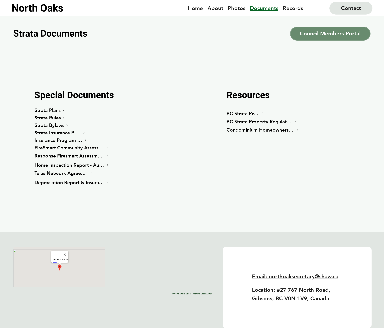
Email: (260, 276)
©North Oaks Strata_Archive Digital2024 (192, 293)
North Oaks (37, 8)
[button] (350, 8)
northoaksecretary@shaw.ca (303, 276)
